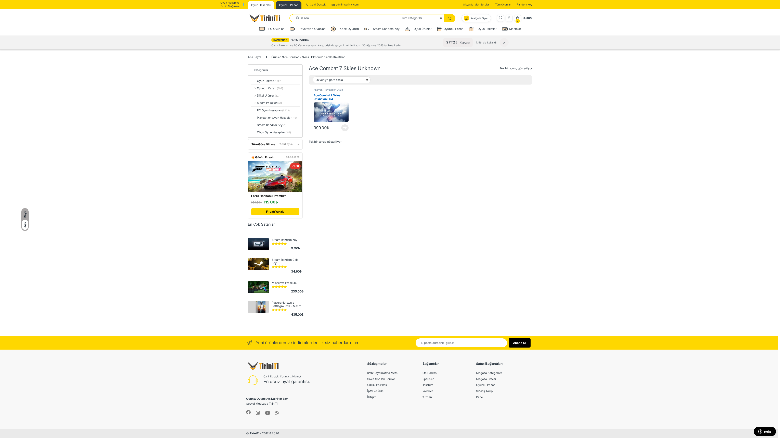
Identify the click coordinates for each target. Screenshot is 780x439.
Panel (479, 397)
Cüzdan (427, 397)
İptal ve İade (375, 391)
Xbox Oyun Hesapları (274, 132)
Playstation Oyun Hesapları (277, 117)
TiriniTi (254, 433)
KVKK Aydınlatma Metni (382, 373)
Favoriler (427, 391)
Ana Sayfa (254, 57)
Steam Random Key (271, 125)
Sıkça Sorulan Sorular (476, 4)
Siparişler (428, 379)
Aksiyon (318, 89)
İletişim (371, 397)
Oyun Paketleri (269, 81)
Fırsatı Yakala (275, 211)
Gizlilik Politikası (377, 385)
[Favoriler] (500, 18)
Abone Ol (519, 342)
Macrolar (515, 28)
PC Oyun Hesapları (273, 110)
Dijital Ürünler (269, 95)
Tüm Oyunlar (503, 4)
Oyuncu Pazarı (453, 28)
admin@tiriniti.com (347, 4)
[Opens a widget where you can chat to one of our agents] (765, 432)
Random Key (524, 4)
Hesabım (427, 385)
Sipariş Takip (484, 391)
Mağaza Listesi (486, 379)
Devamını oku (343, 127)
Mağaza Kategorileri (489, 373)
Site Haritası (429, 373)
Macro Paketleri (270, 102)
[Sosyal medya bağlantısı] (248, 412)
